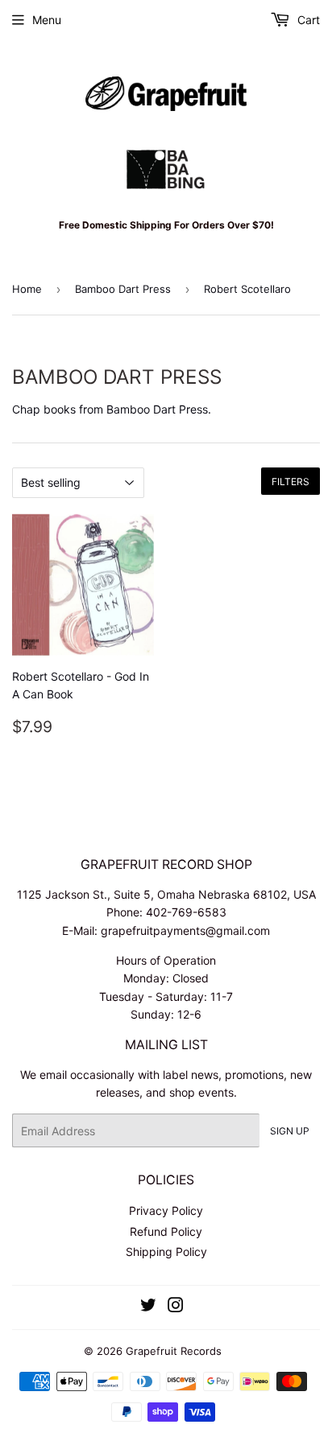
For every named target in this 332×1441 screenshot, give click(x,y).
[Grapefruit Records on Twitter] (148, 1307)
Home (27, 288)
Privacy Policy (166, 1210)
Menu (46, 20)
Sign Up (289, 1131)
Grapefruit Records (174, 1350)
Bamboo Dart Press (123, 288)
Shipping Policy (166, 1251)
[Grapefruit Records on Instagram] (176, 1307)
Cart (307, 20)
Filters (290, 482)
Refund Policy (166, 1231)
